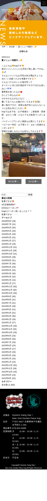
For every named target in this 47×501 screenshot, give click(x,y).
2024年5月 (6, 309)
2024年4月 (6, 313)
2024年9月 (6, 296)
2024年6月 (6, 306)
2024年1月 (6, 322)
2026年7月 (6, 224)
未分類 (5, 385)
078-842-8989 (19, 428)
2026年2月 (6, 240)
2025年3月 (6, 277)
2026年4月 (6, 234)
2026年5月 (6, 231)
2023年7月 (6, 342)
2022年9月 (6, 375)
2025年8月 (6, 260)
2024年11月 (7, 290)
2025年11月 (7, 250)
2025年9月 (6, 257)
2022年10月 (7, 372)
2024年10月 (7, 293)
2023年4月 (6, 352)
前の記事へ (13, 181)
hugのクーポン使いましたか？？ (17, 211)
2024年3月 (6, 316)
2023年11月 (7, 329)
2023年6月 (6, 345)
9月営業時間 (7, 204)
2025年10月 (7, 254)
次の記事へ (33, 181)
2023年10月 (7, 332)
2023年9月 (6, 336)
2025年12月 (7, 247)
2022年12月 (7, 365)
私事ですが (7, 201)
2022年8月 (6, 378)
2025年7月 (6, 263)
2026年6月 (6, 227)
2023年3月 (6, 355)
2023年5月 (6, 349)
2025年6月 (6, 267)
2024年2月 (6, 319)
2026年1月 (6, 244)
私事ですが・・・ (10, 214)
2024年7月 (6, 303)
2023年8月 (6, 339)
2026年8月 (6, 221)
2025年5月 (6, 270)
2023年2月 (6, 358)
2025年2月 (6, 280)
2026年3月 (6, 237)
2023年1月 (6, 362)
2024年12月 (7, 286)
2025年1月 (6, 283)
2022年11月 (7, 368)
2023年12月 (7, 326)
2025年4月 (6, 273)
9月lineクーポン (9, 208)
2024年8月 (6, 299)
